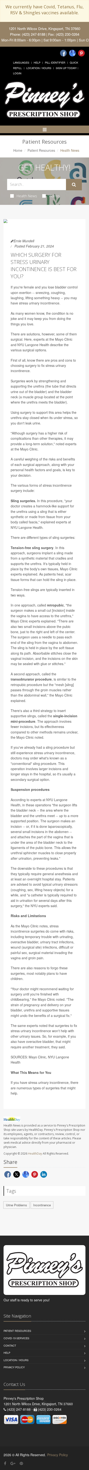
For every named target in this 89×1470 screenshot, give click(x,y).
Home (17, 150)
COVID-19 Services (16, 1338)
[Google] (72, 53)
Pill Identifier (55, 62)
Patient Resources (41, 150)
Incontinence (42, 1205)
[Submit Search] (74, 184)
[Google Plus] (12, 1463)
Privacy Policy (14, 1367)
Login (17, 73)
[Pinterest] (81, 53)
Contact (10, 1345)
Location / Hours (38, 68)
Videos (54, 195)
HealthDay (35, 1154)
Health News (27, 195)
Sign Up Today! (66, 68)
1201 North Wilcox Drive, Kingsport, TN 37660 (44, 28)
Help (37, 62)
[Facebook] (63, 53)
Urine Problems (16, 1205)
